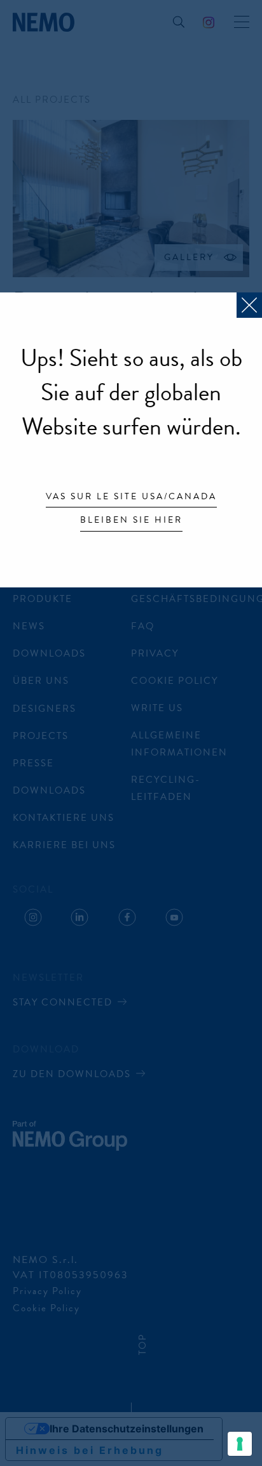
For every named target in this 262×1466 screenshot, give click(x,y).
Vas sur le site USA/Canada (131, 497)
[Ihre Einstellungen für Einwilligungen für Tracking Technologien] (240, 1444)
